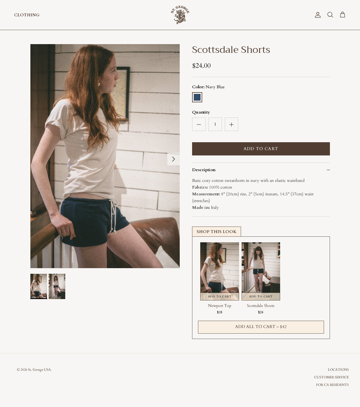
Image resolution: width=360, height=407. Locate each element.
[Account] (316, 15)
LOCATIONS (338, 369)
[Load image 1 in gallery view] (105, 156)
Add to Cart (219, 297)
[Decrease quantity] (199, 124)
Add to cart (261, 149)
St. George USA (39, 369)
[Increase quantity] (231, 124)
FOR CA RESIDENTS (332, 385)
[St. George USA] (180, 15)
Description (203, 170)
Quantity (201, 112)
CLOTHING (27, 15)
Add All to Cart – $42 (261, 326)
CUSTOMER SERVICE (331, 377)
